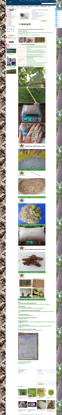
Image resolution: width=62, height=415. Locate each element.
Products (17, 6)
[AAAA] (8, 46)
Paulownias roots (9, 12)
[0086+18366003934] (19, 373)
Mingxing (58, 24)
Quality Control (30, 6)
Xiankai (58, 13)
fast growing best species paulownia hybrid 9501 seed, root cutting (11, 61)
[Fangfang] (13, 29)
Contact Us (37, 6)
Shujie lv (58, 17)
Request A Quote (43, 6)
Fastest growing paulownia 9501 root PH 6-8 (11, 71)
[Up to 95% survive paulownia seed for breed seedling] (24, 16)
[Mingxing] (7, 29)
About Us (12, 6)
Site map (33, 414)
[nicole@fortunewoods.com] (18, 373)
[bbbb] (7, 46)
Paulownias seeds (9, 11)
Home (8, 6)
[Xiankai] (11, 29)
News (49, 6)
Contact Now (11, 35)
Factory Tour (23, 6)
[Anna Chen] (7, 33)
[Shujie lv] (9, 31)
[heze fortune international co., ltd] (10, 2)
